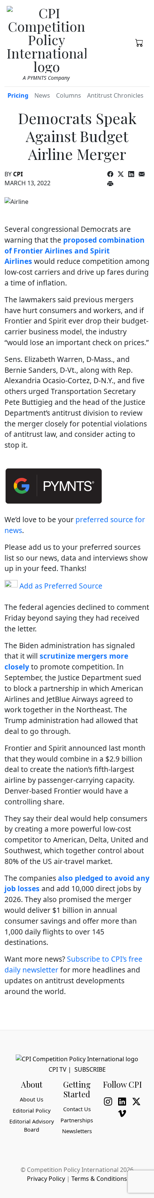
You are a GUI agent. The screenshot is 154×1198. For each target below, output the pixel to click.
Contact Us (77, 1109)
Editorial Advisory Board (31, 1125)
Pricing (17, 95)
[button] (139, 42)
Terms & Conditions (99, 1179)
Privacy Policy (46, 1179)
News (42, 95)
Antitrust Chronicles (115, 95)
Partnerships (77, 1120)
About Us (31, 1099)
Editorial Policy (31, 1110)
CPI (18, 174)
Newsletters (77, 1131)
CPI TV (58, 1069)
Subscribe (90, 1069)
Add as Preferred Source (60, 586)
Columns (68, 95)
